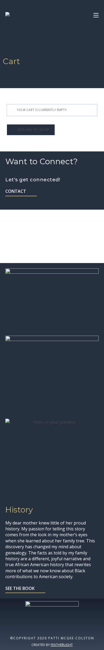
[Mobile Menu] (94, 15)
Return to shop (33, 129)
